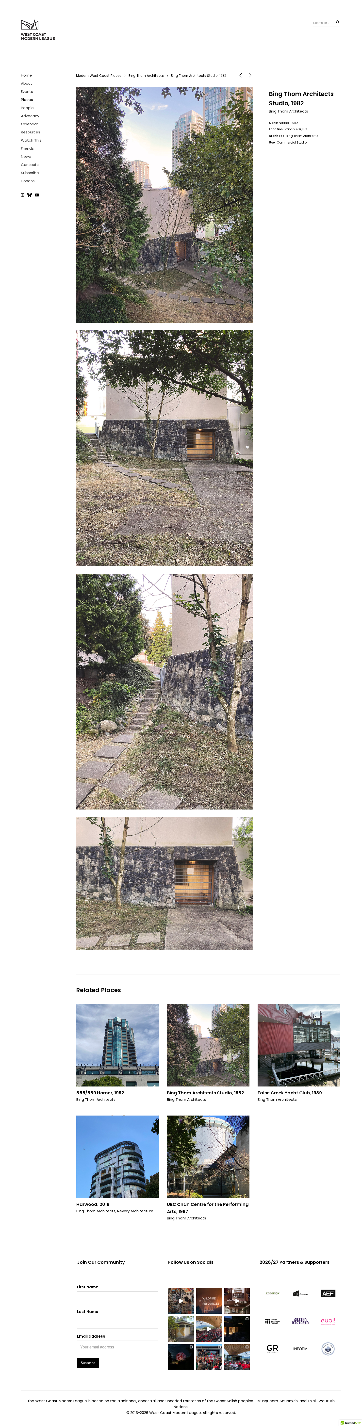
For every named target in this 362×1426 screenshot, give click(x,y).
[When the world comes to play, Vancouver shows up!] (209, 1329)
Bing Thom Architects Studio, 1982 (205, 1093)
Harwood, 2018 (93, 1204)
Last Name (87, 1311)
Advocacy (30, 115)
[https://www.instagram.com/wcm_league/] (23, 195)
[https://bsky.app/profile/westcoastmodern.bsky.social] (29, 195)
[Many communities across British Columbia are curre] (209, 1301)
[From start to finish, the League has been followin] (237, 1329)
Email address (91, 1336)
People (27, 107)
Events (27, 91)
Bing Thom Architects (146, 75)
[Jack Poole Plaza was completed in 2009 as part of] (209, 1357)
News (26, 156)
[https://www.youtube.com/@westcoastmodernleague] (37, 195)
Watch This (31, 140)
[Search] (337, 22)
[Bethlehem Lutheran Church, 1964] (241, 76)
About (26, 83)
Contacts (30, 164)
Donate (28, 180)
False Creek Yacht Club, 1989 (290, 1093)
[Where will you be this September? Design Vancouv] (181, 1301)
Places (27, 99)
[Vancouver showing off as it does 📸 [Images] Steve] (181, 1357)
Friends (27, 148)
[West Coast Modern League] (38, 30)
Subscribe (30, 172)
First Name (87, 1287)
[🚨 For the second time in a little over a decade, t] (181, 1329)
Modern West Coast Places (98, 75)
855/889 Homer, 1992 (100, 1093)
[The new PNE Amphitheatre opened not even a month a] (237, 1357)
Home (26, 75)
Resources (30, 132)
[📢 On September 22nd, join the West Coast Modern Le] (237, 1301)
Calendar (29, 124)
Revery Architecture (135, 1211)
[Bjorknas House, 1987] (250, 76)
